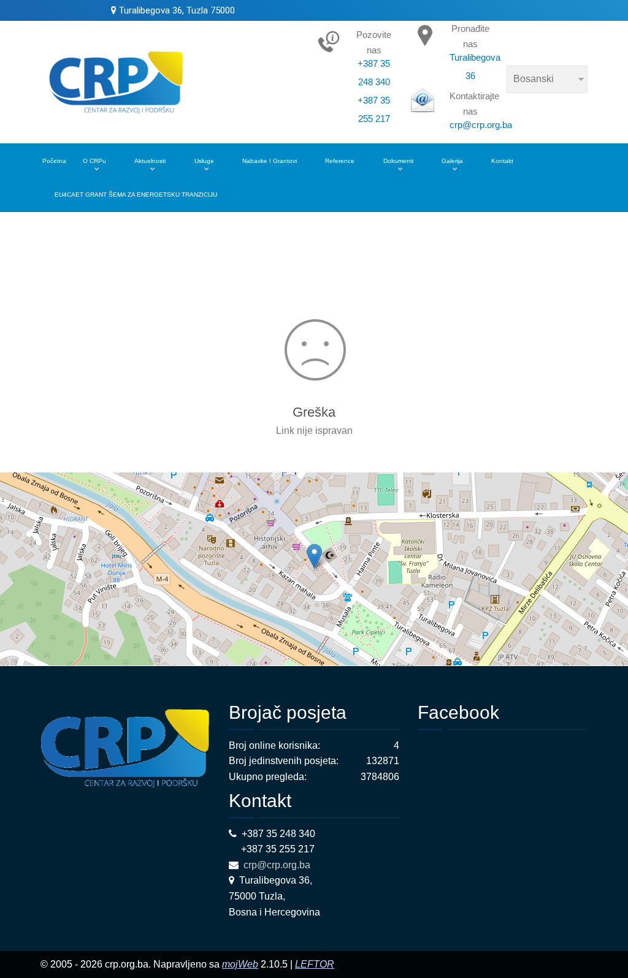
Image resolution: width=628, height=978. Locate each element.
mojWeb (240, 964)
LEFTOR (314, 964)
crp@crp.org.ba (278, 865)
